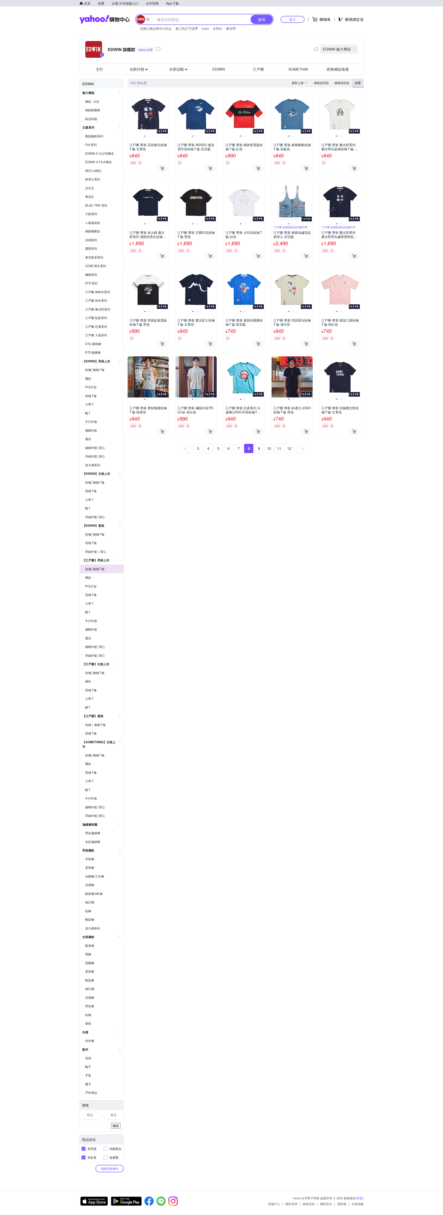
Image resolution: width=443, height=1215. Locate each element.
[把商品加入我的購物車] (162, 168)
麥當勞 (231, 28)
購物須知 (309, 1204)
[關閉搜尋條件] (148, 19)
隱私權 (341, 1204)
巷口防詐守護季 (186, 28)
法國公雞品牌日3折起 (156, 28)
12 (289, 448)
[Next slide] (166, 114)
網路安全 (326, 1204)
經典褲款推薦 (338, 69)
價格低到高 (321, 83)
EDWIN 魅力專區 (337, 49)
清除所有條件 (110, 1168)
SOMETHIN (298, 69)
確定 (116, 1125)
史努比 (217, 28)
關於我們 (291, 1204)
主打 (99, 69)
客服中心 (274, 1204)
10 (269, 448)
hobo (205, 28)
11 (279, 448)
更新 (360, 1198)
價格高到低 (341, 83)
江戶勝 (258, 69)
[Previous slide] (131, 114)
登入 (292, 19)
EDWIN (219, 69)
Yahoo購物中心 (104, 19)
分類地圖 (358, 1204)
